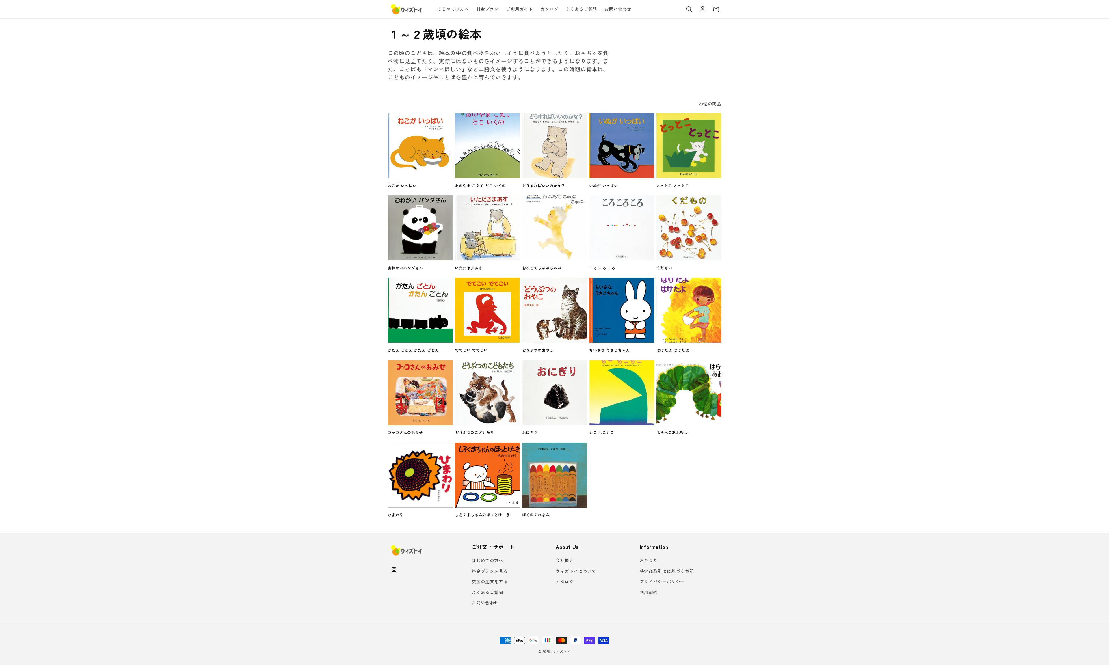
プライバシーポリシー (662, 581)
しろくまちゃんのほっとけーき (482, 515)
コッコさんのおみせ (405, 432)
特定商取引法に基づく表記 (667, 571)
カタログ (565, 581)
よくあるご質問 (487, 592)
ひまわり (395, 515)
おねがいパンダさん (405, 268)
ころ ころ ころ (602, 268)
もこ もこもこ (601, 432)
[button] (689, 9)
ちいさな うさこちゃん (609, 350)
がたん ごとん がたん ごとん (413, 350)
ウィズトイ (561, 651)
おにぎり (530, 432)
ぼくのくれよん (536, 515)
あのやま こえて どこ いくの (480, 185)
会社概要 (565, 560)
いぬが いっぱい (603, 185)
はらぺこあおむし (672, 432)
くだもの (664, 268)
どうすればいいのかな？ (543, 185)
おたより (649, 560)
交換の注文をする (490, 581)
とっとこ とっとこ (672, 185)
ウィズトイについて (576, 571)
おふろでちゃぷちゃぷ (541, 268)
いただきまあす (468, 268)
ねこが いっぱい (402, 185)
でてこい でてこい (471, 350)
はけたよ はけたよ (672, 350)
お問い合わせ (485, 602)
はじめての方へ (487, 560)
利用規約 (649, 592)
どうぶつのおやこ (538, 350)
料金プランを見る (490, 571)
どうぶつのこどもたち (474, 432)
